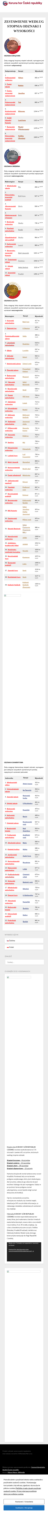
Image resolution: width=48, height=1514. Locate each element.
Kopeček (26, 810)
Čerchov (21, 261)
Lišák (25, 869)
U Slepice (26, 328)
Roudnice (26, 862)
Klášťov (26, 436)
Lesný (20, 245)
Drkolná (26, 889)
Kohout (25, 495)
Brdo (20, 215)
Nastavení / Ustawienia (24, 1502)
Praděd (21, 274)
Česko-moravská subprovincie (10, 93)
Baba (25, 843)
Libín (24, 564)
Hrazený (26, 377)
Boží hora (21, 196)
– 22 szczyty (20, 1168)
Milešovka (26, 475)
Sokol (25, 357)
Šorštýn (26, 908)
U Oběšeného (28, 895)
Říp (19, 187)
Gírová (25, 482)
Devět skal (26, 469)
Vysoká (25, 551)
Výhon (20, 78)
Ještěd (25, 544)
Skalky (20, 223)
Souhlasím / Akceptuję (24, 1508)
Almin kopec (27, 784)
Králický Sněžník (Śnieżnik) (26, 585)
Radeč (25, 410)
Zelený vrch (27, 364)
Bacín (25, 816)
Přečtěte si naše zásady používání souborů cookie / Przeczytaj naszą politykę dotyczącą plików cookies (22, 1491)
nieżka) (22, 138)
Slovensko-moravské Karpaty (10, 253)
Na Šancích (27, 790)
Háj (24, 442)
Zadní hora (27, 856)
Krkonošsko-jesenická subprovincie (10, 138)
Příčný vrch (27, 520)
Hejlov (25, 915)
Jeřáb (25, 538)
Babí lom (26, 322)
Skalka (20, 237)
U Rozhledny (27, 803)
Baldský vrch (28, 882)
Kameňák (26, 902)
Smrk (24, 570)
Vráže (25, 336)
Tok (19, 102)
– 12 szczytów (18, 1163)
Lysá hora (22, 120)
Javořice (21, 93)
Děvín (20, 206)
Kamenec (26, 557)
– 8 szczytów (18, 1160)
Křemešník (27, 449)
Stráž (24, 390)
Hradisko (26, 344)
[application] (24, 1252)
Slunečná (26, 462)
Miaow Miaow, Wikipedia (16, 1472)
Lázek (25, 403)
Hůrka (25, 849)
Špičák (25, 922)
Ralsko (20, 85)
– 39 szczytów (17, 1166)
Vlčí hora (26, 396)
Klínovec (21, 111)
